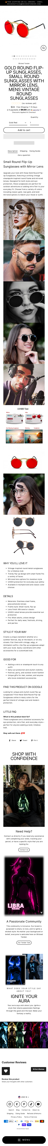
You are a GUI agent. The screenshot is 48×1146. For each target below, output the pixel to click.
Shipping (23, 151)
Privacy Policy (16, 1117)
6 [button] (21, 56)
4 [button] (18, 56)
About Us (35, 1110)
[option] (24, 30)
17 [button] (17, 59)
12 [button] (32, 56)
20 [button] (22, 59)
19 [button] (20, 59)
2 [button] (14, 56)
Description (13, 151)
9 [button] (27, 56)
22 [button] (26, 59)
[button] (24, 103)
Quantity (34, 117)
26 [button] (33, 59)
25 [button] (31, 59)
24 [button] (29, 59)
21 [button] (24, 59)
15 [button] (13, 59)
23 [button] (27, 59)
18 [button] (18, 59)
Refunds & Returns (34, 1113)
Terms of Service (30, 1117)
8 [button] (25, 56)
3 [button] (16, 56)
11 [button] (30, 56)
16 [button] (15, 59)
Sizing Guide (34, 151)
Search (11, 1110)
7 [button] (23, 56)
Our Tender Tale (24, 943)
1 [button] (12, 56)
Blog (18, 1110)
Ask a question (24, 155)
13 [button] (34, 56)
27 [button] (34, 59)
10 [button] (28, 56)
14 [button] (36, 56)
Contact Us (24, 850)
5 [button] (19, 56)
